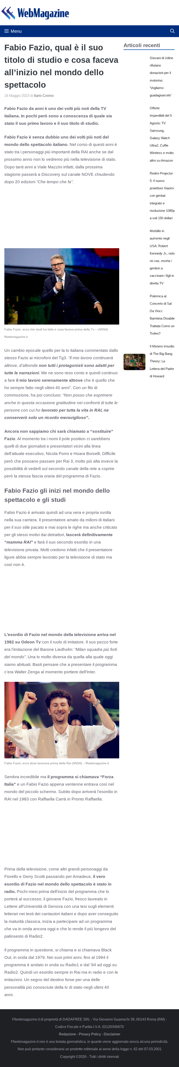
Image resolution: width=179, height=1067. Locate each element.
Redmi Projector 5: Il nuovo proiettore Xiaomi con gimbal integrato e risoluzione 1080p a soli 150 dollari (162, 195)
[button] (172, 31)
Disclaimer (112, 1034)
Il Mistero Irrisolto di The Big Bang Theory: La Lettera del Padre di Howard (162, 361)
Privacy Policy (90, 1034)
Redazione (67, 1034)
